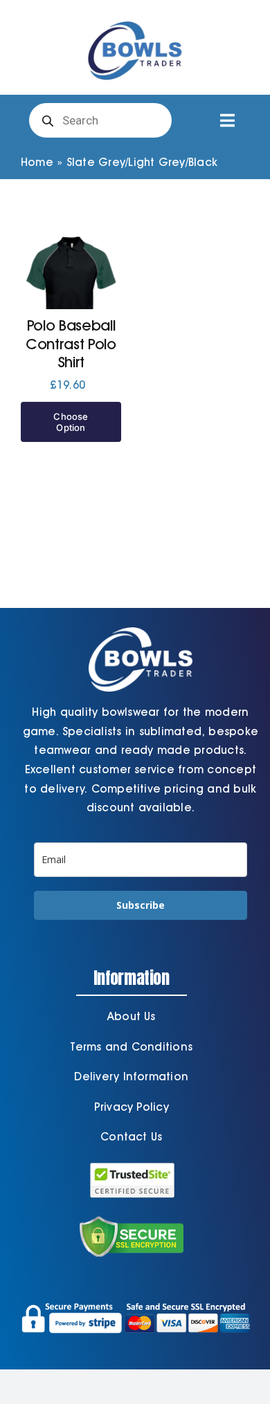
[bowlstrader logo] (135, 19)
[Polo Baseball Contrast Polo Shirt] (71, 294)
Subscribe (140, 905)
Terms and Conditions (131, 1046)
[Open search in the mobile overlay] (100, 120)
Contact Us (131, 1136)
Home (37, 162)
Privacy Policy (131, 1107)
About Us (131, 1016)
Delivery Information (131, 1076)
